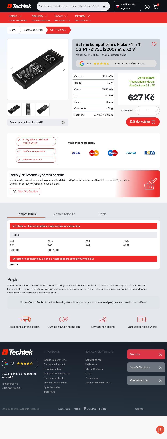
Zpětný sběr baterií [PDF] (98, 382)
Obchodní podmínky (54, 378)
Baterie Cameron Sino (55, 360)
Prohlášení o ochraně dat (57, 373)
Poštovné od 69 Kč (32, 159)
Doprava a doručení (54, 364)
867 (87, 245)
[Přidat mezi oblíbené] (154, 43)
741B (50, 240)
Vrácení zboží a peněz (55, 382)
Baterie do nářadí (33, 29)
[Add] (138, 110)
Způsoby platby (52, 387)
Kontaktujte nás (93, 360)
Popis (102, 214)
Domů (13, 29)
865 (50, 245)
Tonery (62, 17)
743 (87, 240)
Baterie (18, 17)
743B (126, 240)
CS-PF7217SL (58, 29)
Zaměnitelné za (64, 214)
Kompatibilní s (26, 214)
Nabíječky (41, 17)
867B (126, 245)
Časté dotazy (92, 378)
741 (12, 240)
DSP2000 (53, 250)
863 (12, 245)
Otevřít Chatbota (94, 369)
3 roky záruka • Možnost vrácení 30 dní (35, 141)
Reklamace (91, 364)
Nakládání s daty (52, 369)
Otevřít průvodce (27, 191)
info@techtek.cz (10, 384)
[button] (127, 6)
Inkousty (83, 17)
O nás (88, 373)
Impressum (49, 391)
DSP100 (14, 250)
